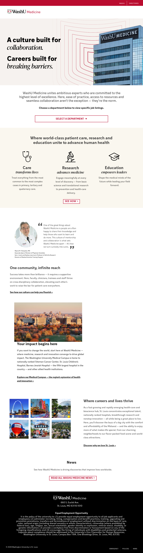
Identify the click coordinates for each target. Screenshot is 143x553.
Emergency (113, 549)
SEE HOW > (71, 201)
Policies (125, 549)
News (135, 549)
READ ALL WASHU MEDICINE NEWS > (73, 478)
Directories (134, 3)
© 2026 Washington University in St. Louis (22, 547)
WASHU (122, 3)
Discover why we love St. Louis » (100, 446)
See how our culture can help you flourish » (31, 292)
